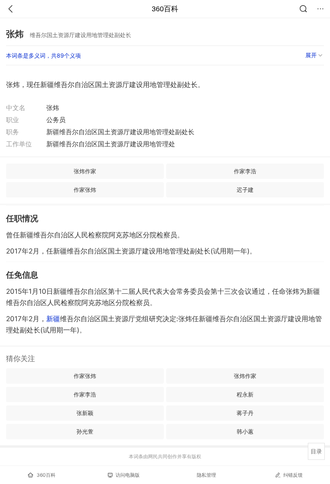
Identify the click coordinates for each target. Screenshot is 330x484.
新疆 (53, 319)
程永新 (245, 394)
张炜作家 (85, 171)
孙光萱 (84, 431)
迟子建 (245, 189)
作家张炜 (85, 189)
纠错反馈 (293, 475)
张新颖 (84, 412)
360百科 (165, 9)
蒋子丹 (245, 412)
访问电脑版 (128, 475)
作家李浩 (245, 171)
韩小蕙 (245, 431)
